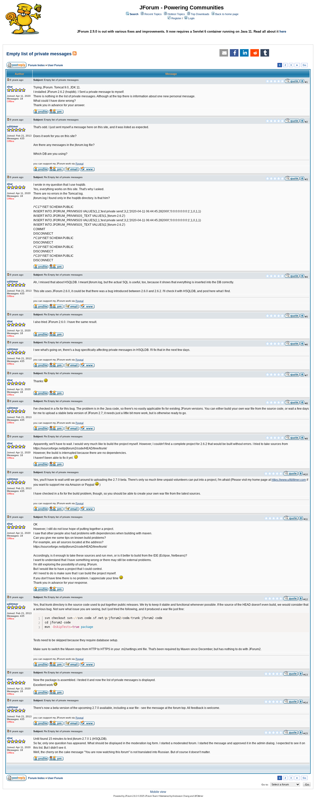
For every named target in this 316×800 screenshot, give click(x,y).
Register (176, 18)
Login (191, 18)
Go (304, 65)
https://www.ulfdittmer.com (289, 479)
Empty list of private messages (39, 53)
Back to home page (226, 14)
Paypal (79, 163)
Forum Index (36, 65)
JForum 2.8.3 (131, 796)
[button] (223, 53)
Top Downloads (200, 14)
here (282, 31)
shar (10, 86)
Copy (304, 615)
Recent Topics (153, 14)
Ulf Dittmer (198, 796)
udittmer (12, 126)
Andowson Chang (180, 796)
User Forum (55, 65)
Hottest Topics (176, 14)
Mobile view (158, 792)
